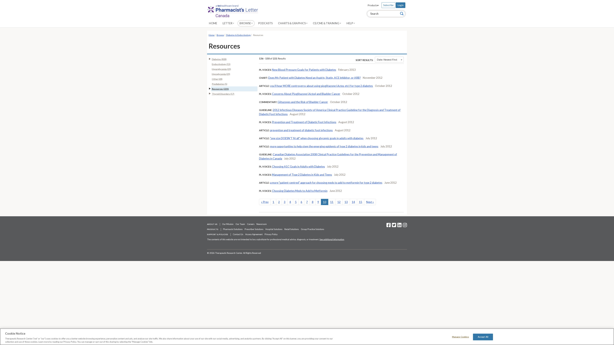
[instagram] (405, 226)
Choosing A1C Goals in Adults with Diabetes (298, 166)
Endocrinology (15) (221, 64)
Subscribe (388, 5)
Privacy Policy (271, 234)
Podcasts (265, 23)
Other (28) (217, 79)
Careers (250, 224)
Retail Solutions (291, 229)
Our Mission (227, 224)
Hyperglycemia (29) (221, 69)
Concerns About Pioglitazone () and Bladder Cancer (306, 94)
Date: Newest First (387, 59)
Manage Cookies (460, 337)
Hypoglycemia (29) (221, 74)
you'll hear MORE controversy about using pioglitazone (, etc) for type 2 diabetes (321, 86)
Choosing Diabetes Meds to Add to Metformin (299, 190)
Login (401, 5)
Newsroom (261, 224)
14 (353, 202)
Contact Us (238, 234)
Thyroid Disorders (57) (223, 93)
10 (324, 202)
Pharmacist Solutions (233, 229)
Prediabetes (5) (219, 84)
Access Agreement (254, 234)
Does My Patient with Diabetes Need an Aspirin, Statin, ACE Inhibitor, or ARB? (314, 77)
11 (331, 202)
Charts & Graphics (292, 23)
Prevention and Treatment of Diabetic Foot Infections (304, 122)
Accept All (483, 337)
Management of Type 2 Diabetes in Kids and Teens (302, 174)
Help (350, 23)
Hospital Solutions (273, 229)
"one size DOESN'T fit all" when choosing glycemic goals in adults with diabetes (316, 138)
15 (360, 202)
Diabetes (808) (219, 59)
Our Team (240, 224)
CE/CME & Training (326, 23)
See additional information (331, 239)
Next (370, 202)
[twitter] (393, 226)
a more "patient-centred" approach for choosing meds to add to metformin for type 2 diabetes (326, 182)
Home (213, 23)
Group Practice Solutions (312, 229)
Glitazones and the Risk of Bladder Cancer (303, 102)
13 (346, 202)
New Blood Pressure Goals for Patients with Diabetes (304, 69)
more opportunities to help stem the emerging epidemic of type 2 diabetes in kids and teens (324, 146)
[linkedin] (399, 226)
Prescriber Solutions (254, 229)
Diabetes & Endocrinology (238, 35)
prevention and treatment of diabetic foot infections (301, 130)
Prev (265, 202)
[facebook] (388, 226)
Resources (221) (220, 89)
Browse (245, 23)
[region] (307, 336)
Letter (228, 23)
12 (339, 202)
